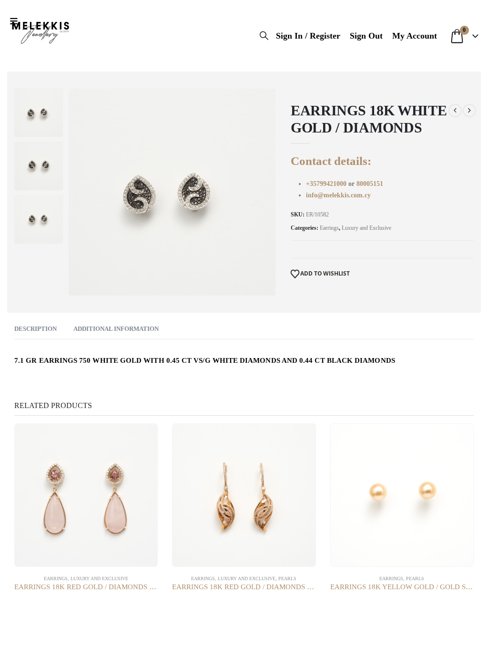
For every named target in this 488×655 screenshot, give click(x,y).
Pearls (287, 578)
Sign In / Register (308, 36)
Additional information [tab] (116, 328)
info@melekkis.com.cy (338, 195)
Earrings (329, 228)
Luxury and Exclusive (366, 228)
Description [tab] (35, 328)
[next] (469, 110)
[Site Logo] (40, 31)
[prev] (455, 110)
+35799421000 (327, 183)
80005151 (369, 183)
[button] (16, 21)
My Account (414, 36)
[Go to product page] (86, 495)
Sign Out (366, 36)
